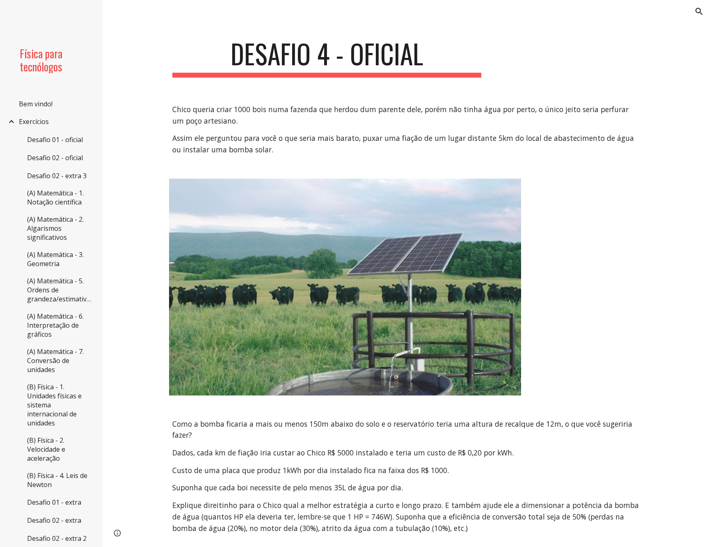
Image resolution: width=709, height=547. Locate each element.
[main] (327, 57)
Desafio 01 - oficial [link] (55, 139)
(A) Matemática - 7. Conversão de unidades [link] (55, 360)
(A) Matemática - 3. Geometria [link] (55, 259)
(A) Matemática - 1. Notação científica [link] (55, 197)
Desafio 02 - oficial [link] (55, 157)
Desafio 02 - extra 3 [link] (57, 175)
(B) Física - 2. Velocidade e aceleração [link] (46, 449)
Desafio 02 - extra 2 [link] (57, 538)
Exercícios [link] (34, 121)
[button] (699, 11)
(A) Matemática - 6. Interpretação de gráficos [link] (55, 325)
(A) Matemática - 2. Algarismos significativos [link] (55, 228)
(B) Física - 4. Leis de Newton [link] (57, 480)
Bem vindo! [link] (36, 103)
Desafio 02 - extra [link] (54, 520)
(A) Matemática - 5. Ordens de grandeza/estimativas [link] (60, 289)
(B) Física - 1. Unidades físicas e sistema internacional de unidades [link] (54, 404)
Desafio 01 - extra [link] (54, 502)
